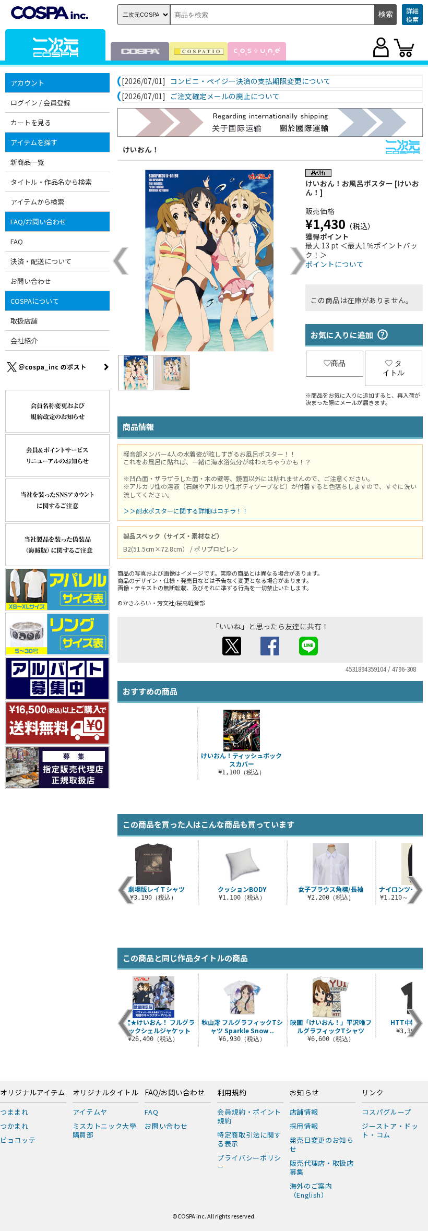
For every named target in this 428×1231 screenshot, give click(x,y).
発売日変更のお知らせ (322, 1144)
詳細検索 (412, 14)
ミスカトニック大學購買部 (105, 1130)
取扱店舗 (24, 321)
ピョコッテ (17, 1140)
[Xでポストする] (231, 652)
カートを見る (30, 122)
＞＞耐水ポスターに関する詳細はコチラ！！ (185, 510)
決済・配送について (41, 261)
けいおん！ (141, 149)
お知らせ (304, 1092)
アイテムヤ (90, 1112)
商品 (338, 363)
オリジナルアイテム (32, 1092)
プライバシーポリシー (249, 1162)
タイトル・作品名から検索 (51, 182)
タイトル (394, 368)
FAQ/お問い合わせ (175, 1092)
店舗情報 (304, 1112)
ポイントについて (334, 264)
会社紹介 (24, 340)
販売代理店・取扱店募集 (322, 1167)
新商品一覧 (27, 162)
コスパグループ (386, 1112)
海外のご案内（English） (311, 1190)
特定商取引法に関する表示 (249, 1139)
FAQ (16, 241)
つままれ (14, 1112)
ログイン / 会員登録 (40, 102)
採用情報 (304, 1126)
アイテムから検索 (37, 202)
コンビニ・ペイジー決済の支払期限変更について (250, 81)
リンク (373, 1092)
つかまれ (14, 1126)
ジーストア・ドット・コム (390, 1130)
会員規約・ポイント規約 (249, 1116)
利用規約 (231, 1092)
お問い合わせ (30, 281)
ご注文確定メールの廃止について (225, 96)
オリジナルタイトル (105, 1092)
